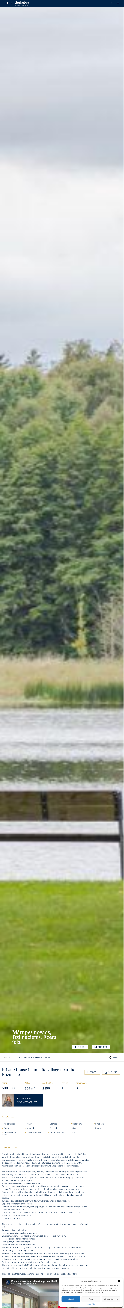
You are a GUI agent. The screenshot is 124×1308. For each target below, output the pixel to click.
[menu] (118, 3)
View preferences (111, 1299)
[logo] (16, 3)
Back (11, 1057)
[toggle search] (112, 3)
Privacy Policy (91, 1304)
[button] (119, 1281)
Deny (91, 1299)
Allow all (71, 1299)
